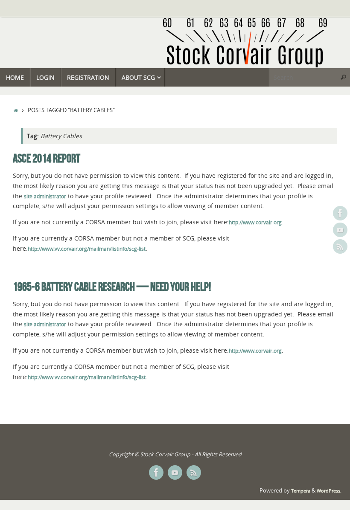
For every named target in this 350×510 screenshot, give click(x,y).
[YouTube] (340, 230)
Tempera (300, 491)
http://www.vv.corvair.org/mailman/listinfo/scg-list (87, 249)
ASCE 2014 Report (46, 158)
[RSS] (340, 246)
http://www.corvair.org (255, 222)
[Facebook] (340, 213)
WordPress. (329, 491)
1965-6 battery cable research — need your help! (112, 286)
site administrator (45, 196)
